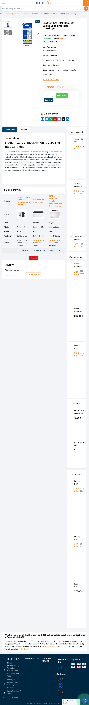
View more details (51, 79)
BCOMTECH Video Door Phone (79, 412)
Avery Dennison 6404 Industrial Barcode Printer (78, 266)
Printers (25, 13)
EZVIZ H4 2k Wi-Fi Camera (79, 444)
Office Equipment (12, 13)
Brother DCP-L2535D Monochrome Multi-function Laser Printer (79, 348)
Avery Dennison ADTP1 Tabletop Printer (78, 311)
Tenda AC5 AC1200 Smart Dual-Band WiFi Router (79, 141)
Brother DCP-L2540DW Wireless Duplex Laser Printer (78, 538)
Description (10, 129)
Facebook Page (48, 646)
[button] (16, 33)
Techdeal (8, 641)
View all (34, 258)
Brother (63, 39)
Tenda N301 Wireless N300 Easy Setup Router (79, 238)
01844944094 (24, 649)
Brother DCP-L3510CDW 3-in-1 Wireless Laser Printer (78, 586)
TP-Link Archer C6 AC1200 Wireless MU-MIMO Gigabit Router (78, 186)
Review (24, 129)
